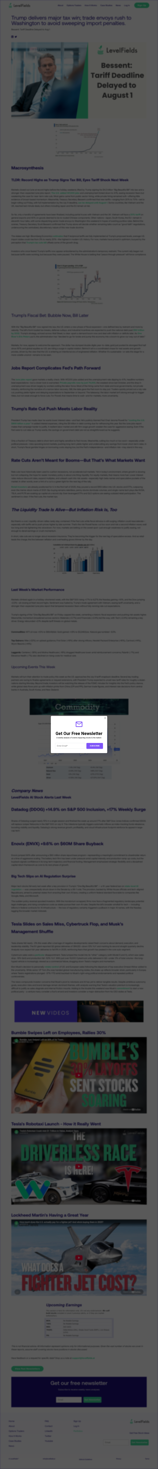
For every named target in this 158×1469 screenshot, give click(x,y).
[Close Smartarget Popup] (105, 718)
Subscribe (95, 746)
